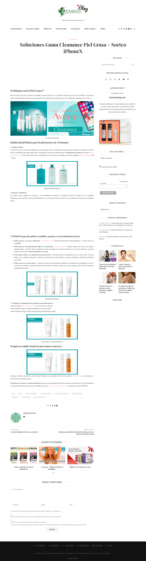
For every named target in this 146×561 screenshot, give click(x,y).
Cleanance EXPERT (60, 246)
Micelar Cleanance (84, 155)
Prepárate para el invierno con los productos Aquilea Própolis (105, 289)
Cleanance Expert (45, 393)
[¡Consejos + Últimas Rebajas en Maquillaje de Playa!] (52, 455)
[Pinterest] (126, 29)
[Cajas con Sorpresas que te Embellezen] (23, 455)
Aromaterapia (16, 29)
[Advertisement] (52, 73)
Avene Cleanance (31, 393)
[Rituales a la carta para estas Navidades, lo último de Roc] (80, 455)
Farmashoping (29, 413)
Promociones (61, 29)
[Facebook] (118, 29)
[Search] (134, 29)
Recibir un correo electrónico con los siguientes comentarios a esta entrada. (35, 516)
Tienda (102, 29)
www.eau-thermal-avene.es (57, 386)
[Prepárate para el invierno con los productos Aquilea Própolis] (107, 277)
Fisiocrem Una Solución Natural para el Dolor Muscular (107, 266)
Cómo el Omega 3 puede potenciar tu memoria (125, 266)
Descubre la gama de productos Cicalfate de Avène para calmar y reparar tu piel (126, 289)
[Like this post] (48, 406)
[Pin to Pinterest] (54, 406)
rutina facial (26, 397)
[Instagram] (124, 29)
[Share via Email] (57, 406)
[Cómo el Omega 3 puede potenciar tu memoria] (127, 256)
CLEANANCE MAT (47, 241)
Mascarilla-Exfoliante (29, 306)
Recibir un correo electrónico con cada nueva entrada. (28, 522)
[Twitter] (121, 29)
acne (13, 393)
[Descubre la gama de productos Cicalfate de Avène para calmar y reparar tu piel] (127, 277)
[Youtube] (129, 29)
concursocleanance (61, 393)
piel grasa (15, 397)
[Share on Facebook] (50, 406)
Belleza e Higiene (32, 29)
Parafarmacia (76, 376)
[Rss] (131, 29)
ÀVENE (20, 393)
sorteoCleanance (39, 397)
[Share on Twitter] (52, 406)
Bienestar (47, 29)
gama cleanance (77, 393)
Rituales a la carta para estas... (81, 467)
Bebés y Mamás (89, 29)
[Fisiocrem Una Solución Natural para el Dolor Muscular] (107, 256)
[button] (13, 460)
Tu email (113, 183)
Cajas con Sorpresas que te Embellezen (23, 468)
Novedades (75, 29)
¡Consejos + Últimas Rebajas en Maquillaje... (52, 468)
